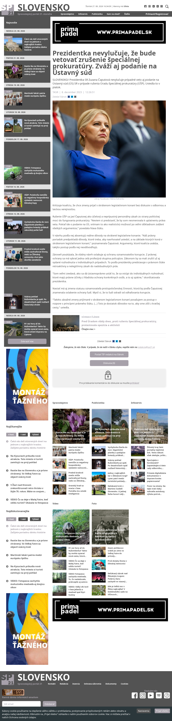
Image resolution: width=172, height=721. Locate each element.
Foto (94, 503)
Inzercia (76, 683)
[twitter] (72, 96)
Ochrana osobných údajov (22, 717)
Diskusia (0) (109, 363)
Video (55, 503)
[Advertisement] (27, 152)
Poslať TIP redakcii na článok (109, 354)
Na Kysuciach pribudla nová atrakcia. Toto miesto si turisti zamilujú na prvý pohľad (26, 459)
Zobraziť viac (27, 341)
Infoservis (82, 14)
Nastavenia (143, 710)
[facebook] (69, 96)
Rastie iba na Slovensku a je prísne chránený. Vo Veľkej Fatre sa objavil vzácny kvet (29, 473)
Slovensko (44, 7)
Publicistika (97, 14)
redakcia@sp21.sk (146, 347)
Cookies (124, 683)
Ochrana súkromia (92, 683)
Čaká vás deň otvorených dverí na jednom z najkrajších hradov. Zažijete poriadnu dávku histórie (28, 444)
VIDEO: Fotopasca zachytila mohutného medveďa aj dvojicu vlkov (27, 584)
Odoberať (50, 704)
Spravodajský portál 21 (30, 683)
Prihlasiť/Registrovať (157, 14)
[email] (75, 96)
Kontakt (51, 683)
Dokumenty (111, 683)
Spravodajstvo (67, 14)
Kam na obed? (113, 14)
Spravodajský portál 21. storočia (35, 14)
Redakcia (64, 683)
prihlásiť (134, 383)
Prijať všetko (162, 710)
